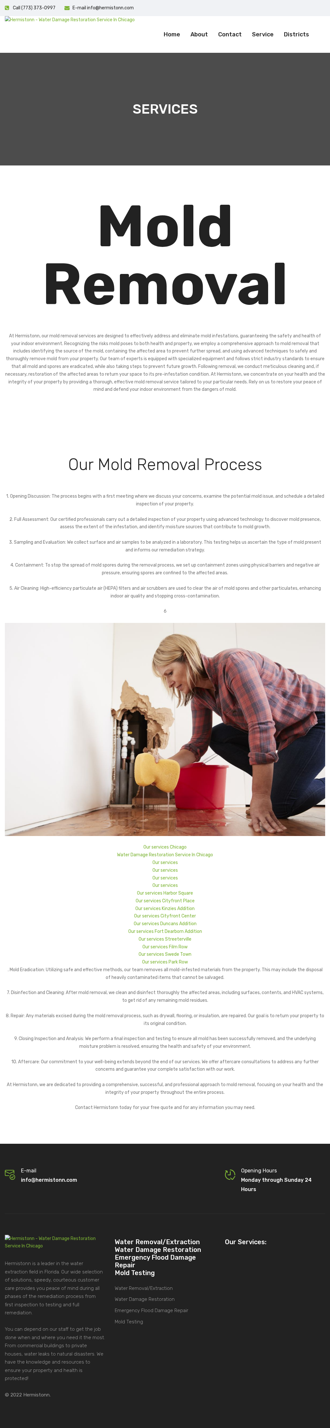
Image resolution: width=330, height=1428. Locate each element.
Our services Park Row (165, 962)
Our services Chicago (165, 847)
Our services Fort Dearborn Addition (165, 931)
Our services (165, 862)
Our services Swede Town (165, 954)
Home (172, 34)
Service (263, 34)
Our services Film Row (165, 947)
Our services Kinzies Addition (165, 908)
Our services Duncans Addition (165, 923)
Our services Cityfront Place (165, 901)
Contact (230, 34)
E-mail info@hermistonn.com (103, 8)
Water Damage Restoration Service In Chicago (165, 855)
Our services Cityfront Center (165, 916)
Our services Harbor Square (165, 893)
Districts (296, 34)
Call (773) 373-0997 (34, 8)
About (199, 34)
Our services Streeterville (165, 939)
